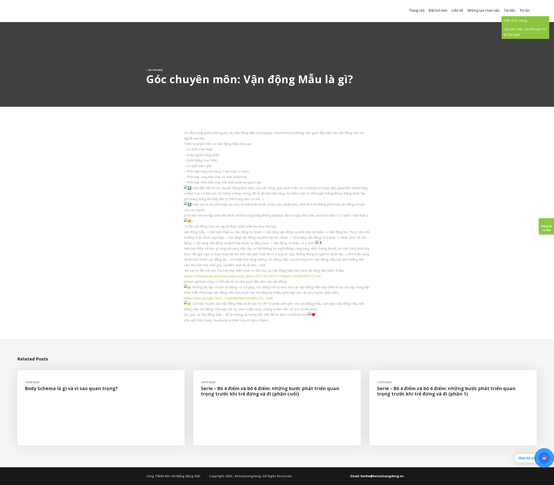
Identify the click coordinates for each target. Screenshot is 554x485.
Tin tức (525, 10)
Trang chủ (417, 10)
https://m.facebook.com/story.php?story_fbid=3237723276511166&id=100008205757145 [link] (252, 276)
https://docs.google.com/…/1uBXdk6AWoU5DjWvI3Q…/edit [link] (228, 298)
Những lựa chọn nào (483, 10)
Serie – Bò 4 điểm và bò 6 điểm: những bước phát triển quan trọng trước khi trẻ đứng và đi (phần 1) (446, 391)
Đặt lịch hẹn (438, 10)
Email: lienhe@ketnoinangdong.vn (377, 476)
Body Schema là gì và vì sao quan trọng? (71, 388)
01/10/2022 (155, 70)
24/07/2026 (208, 382)
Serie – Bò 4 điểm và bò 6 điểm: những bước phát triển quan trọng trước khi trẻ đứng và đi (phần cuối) (270, 391)
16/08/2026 (32, 382)
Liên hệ (457, 10)
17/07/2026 (384, 382)
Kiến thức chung (515, 20)
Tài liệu (509, 10)
